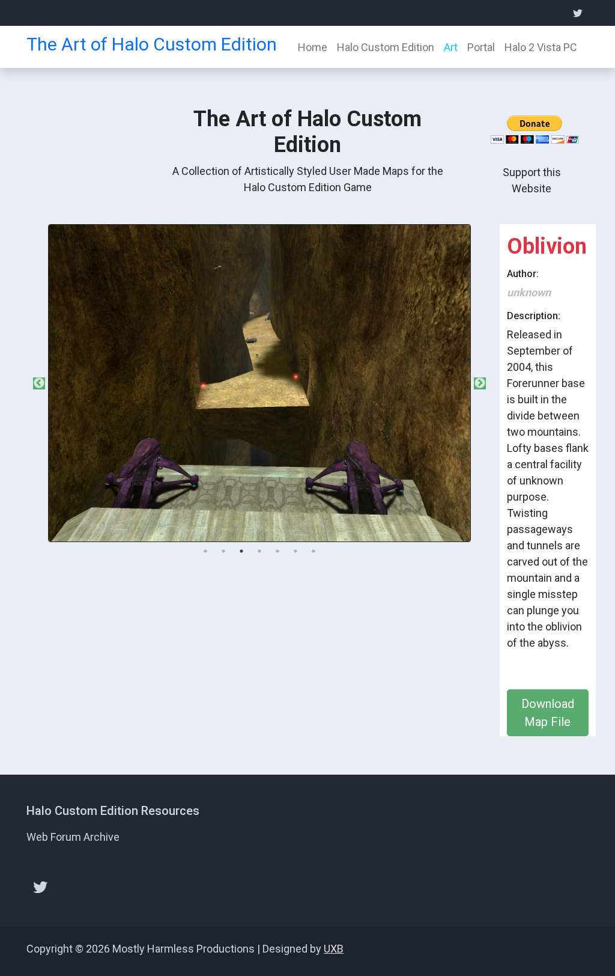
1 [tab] (205, 551)
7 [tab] (314, 551)
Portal (481, 47)
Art (451, 47)
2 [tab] (223, 551)
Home (312, 47)
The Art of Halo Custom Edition (151, 44)
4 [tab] (259, 551)
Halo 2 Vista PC (540, 47)
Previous (39, 383)
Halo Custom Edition (385, 47)
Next (480, 383)
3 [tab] (241, 551)
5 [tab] (277, 551)
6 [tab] (295, 551)
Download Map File (547, 713)
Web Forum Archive (73, 837)
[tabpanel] (259, 383)
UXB (334, 948)
